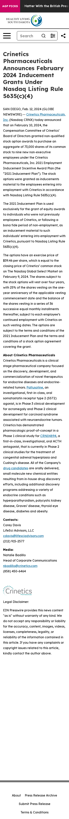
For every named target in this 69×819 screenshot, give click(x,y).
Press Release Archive (41, 795)
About (16, 795)
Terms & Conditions (34, 812)
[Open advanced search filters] (52, 35)
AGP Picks (10, 6)
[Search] (43, 35)
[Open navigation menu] (7, 36)
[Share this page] (63, 36)
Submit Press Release (34, 804)
